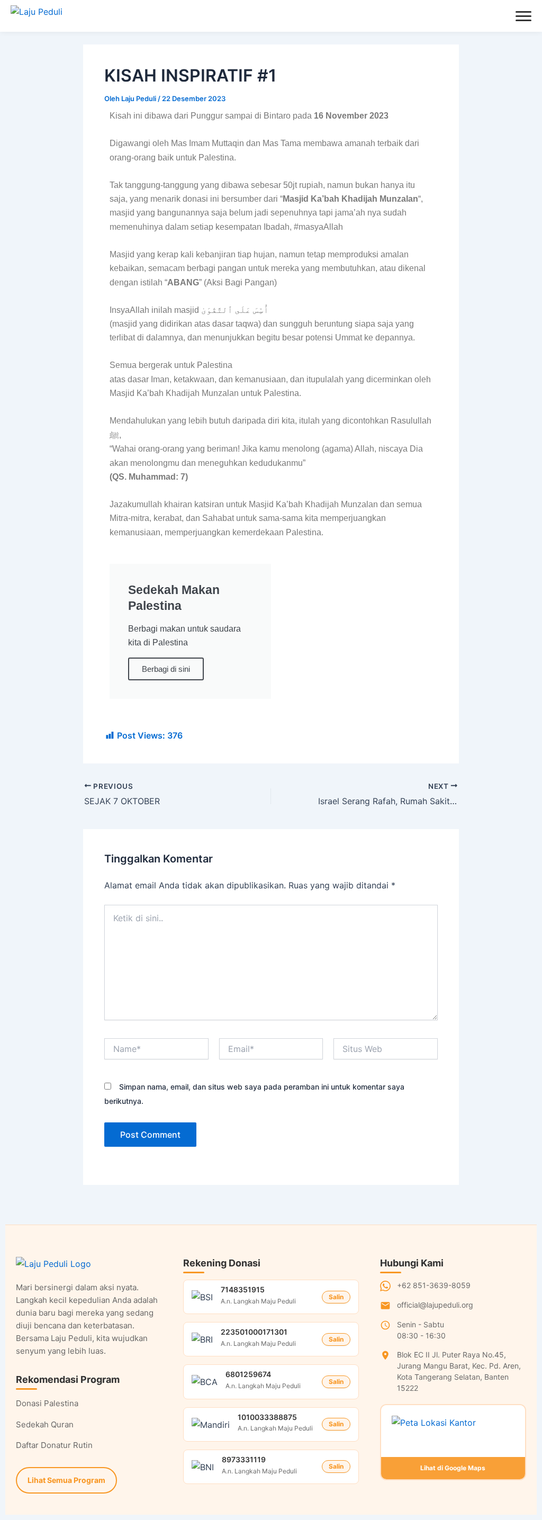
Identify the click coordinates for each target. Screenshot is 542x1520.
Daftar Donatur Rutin (54, 1445)
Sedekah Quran (45, 1424)
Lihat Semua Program (66, 1480)
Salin (336, 1297)
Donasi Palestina (47, 1403)
